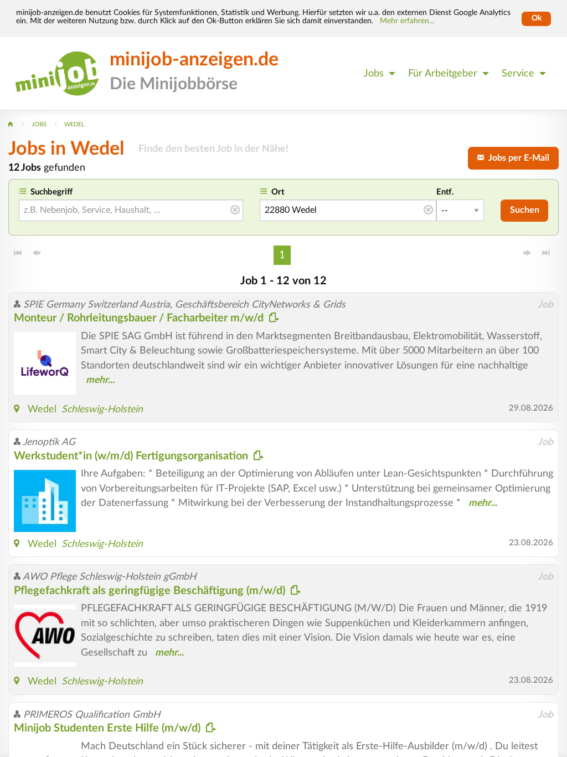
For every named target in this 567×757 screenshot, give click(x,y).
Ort (278, 192)
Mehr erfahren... (407, 21)
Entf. (445, 192)
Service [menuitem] (518, 73)
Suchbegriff (51, 192)
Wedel (42, 409)
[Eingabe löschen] (235, 210)
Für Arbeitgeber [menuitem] (442, 73)
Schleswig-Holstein (102, 409)
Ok (537, 18)
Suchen (524, 210)
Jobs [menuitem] (374, 73)
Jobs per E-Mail (516, 158)
